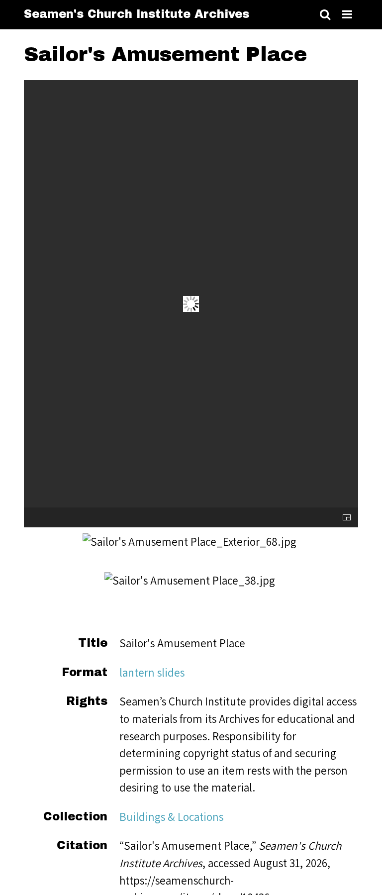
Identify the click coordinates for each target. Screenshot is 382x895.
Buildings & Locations (171, 816)
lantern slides (152, 672)
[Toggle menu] (347, 14)
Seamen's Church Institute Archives (136, 14)
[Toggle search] (325, 14)
